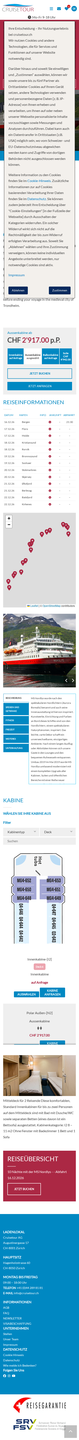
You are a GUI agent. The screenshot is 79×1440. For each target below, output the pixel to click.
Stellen (7, 1334)
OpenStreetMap (52, 605)
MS (39, 650)
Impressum (10, 1344)
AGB (6, 1307)
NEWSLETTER (12, 1318)
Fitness (10, 720)
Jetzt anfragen (40, 386)
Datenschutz (11, 1360)
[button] (10, 587)
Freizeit (10, 729)
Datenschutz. (37, 199)
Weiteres (11, 738)
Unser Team (11, 1339)
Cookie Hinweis (13, 1355)
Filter (7, 822)
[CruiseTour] (18, 10)
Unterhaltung (14, 748)
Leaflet (34, 605)
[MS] (39, 650)
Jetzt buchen (39, 373)
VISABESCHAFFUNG (17, 1323)
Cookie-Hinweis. (39, 181)
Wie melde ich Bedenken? (19, 1365)
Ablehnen (18, 290)
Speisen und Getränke (12, 709)
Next (73, 680)
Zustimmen (59, 290)
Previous (66, 680)
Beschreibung (13, 698)
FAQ (6, 1313)
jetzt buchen (24, 1189)
